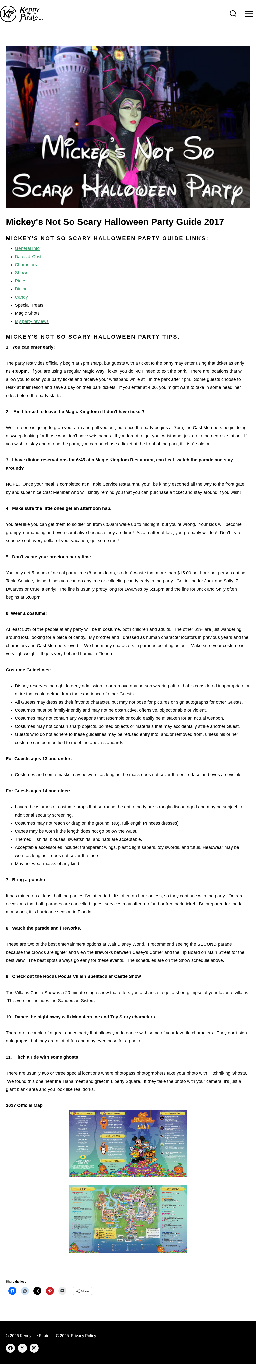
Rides (20, 280)
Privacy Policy (83, 1336)
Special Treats (29, 305)
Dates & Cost (28, 256)
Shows (21, 272)
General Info (27, 248)
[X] (22, 1348)
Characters (26, 264)
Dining (21, 288)
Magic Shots (27, 313)
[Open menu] (249, 13)
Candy (21, 297)
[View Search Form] (233, 14)
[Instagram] (34, 1348)
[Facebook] (10, 1348)
